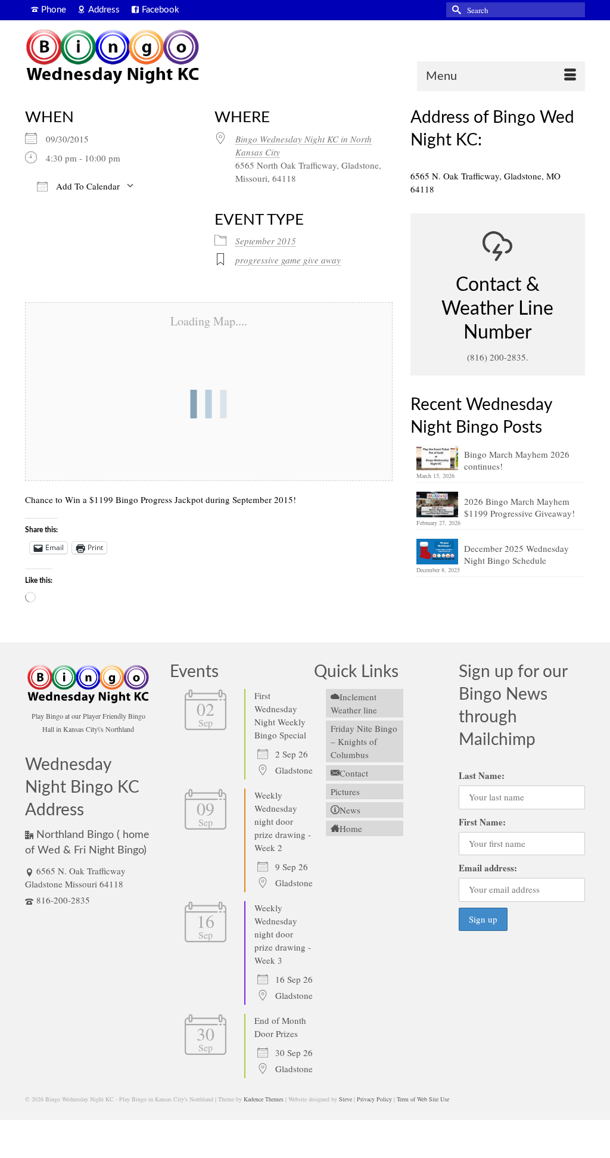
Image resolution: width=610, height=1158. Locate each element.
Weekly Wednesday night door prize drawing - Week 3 (282, 934)
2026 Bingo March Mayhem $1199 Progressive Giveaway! (519, 507)
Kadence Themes (264, 1099)
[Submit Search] (455, 9)
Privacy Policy (374, 1099)
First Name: (482, 821)
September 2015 (265, 241)
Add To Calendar (87, 186)
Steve (345, 1099)
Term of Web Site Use (423, 1099)
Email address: (488, 867)
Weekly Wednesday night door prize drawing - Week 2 (282, 821)
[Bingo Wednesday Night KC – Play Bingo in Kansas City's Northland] (112, 58)
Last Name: (482, 775)
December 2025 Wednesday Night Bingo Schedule (516, 554)
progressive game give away (288, 260)
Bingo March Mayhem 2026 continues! (516, 460)
